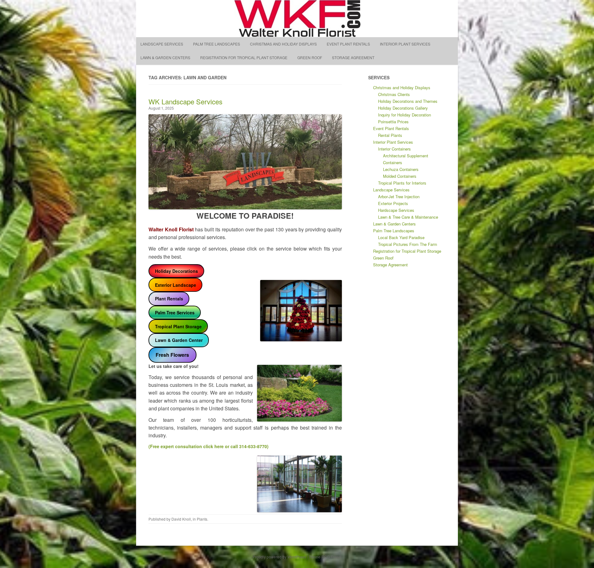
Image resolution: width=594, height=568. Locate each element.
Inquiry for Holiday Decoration (404, 115)
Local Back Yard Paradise (401, 237)
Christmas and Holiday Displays (283, 43)
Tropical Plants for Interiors (402, 183)
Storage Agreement (353, 57)
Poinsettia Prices (393, 122)
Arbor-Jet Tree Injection (399, 196)
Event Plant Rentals (348, 43)
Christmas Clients (394, 94)
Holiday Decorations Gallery (403, 108)
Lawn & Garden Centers (165, 57)
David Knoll (181, 519)
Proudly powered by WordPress (279, 556)
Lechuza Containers (401, 169)
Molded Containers (399, 176)
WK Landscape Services (185, 101)
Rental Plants (390, 135)
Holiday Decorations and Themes (407, 101)
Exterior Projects (393, 203)
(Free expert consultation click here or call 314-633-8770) (208, 446)
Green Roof (309, 57)
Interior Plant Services (405, 43)
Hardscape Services (396, 210)
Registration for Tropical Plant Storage (243, 57)
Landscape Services (161, 43)
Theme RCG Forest (325, 556)
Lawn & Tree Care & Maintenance (408, 217)
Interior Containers (394, 149)
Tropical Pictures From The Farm (407, 244)
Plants (202, 519)
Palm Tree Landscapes (216, 43)
